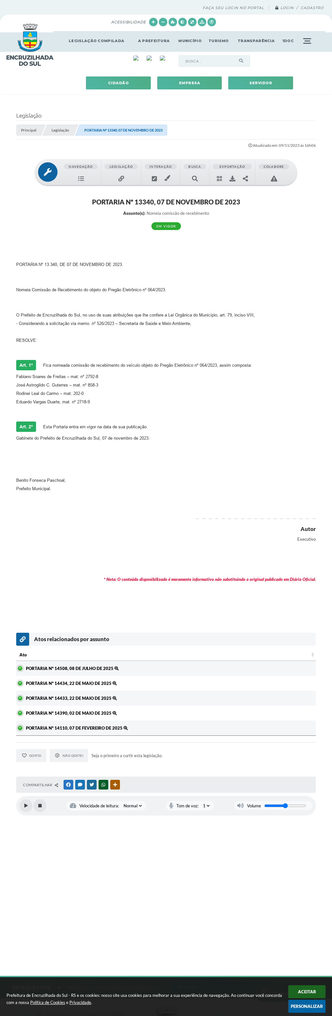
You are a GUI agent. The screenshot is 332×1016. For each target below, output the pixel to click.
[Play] (25, 805)
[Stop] (39, 805)
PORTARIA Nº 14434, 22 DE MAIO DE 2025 (69, 683)
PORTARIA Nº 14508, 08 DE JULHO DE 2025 (70, 668)
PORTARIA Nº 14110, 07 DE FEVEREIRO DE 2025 (75, 728)
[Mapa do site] (202, 22)
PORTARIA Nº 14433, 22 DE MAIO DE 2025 (69, 698)
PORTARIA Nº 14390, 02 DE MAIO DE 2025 (69, 713)
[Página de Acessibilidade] (212, 22)
